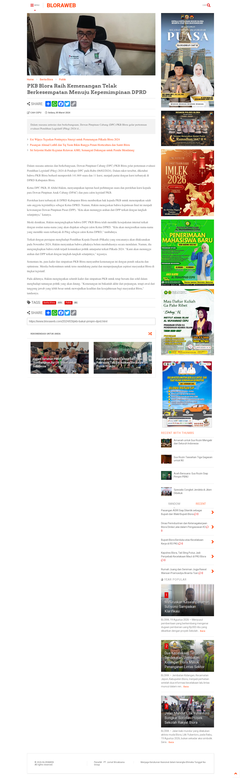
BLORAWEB (61, 5)
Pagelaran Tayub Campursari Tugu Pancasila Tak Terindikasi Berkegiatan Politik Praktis (121, 362)
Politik (62, 79)
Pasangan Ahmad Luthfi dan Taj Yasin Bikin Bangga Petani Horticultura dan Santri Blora (80, 145)
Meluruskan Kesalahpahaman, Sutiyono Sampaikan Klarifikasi (187, 606)
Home (30, 79)
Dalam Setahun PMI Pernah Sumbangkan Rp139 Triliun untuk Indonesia (54, 362)
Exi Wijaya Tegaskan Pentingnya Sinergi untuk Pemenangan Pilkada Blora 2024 (75, 139)
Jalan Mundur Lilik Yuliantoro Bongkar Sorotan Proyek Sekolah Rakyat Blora (187, 718)
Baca (202, 631)
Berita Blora (46, 79)
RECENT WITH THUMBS (177, 433)
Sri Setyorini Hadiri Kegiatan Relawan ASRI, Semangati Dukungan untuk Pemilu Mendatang (82, 150)
